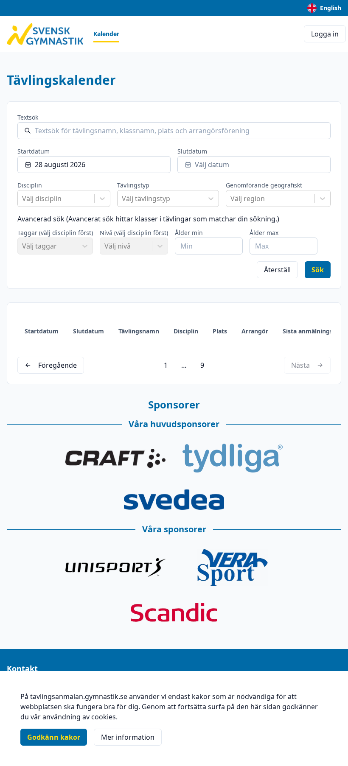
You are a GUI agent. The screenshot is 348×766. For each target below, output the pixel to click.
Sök (318, 269)
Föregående (57, 365)
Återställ (277, 269)
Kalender (106, 34)
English (330, 8)
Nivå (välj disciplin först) (134, 233)
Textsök (27, 117)
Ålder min (189, 233)
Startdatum (33, 151)
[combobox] (23, 198)
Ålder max (264, 233)
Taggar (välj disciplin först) (55, 233)
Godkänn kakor (53, 737)
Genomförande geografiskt (264, 185)
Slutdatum (192, 151)
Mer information (127, 737)
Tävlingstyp (133, 185)
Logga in (325, 34)
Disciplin (29, 185)
